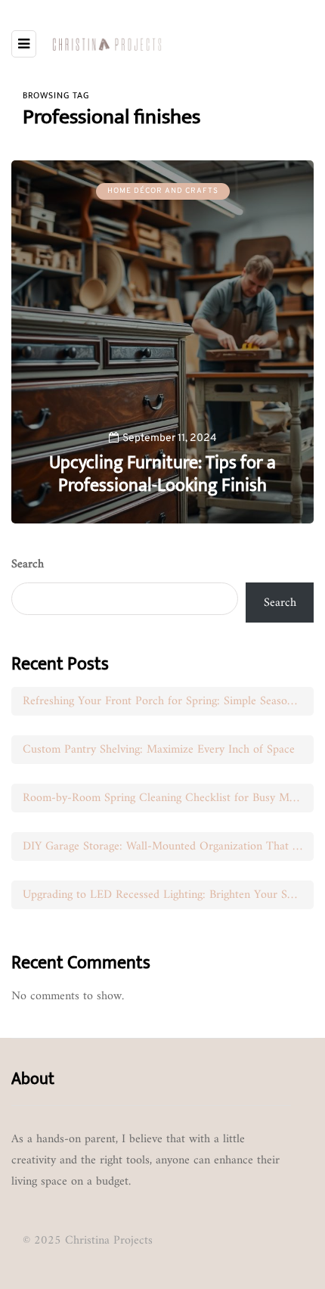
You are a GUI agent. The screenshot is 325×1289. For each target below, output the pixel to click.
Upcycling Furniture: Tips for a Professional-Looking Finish (162, 474)
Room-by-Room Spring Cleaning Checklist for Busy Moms (166, 798)
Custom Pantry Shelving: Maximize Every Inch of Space (159, 749)
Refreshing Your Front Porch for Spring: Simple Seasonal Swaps (168, 701)
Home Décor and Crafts (162, 191)
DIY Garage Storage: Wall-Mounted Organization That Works (168, 846)
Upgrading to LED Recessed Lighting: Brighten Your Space (166, 894)
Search (27, 564)
